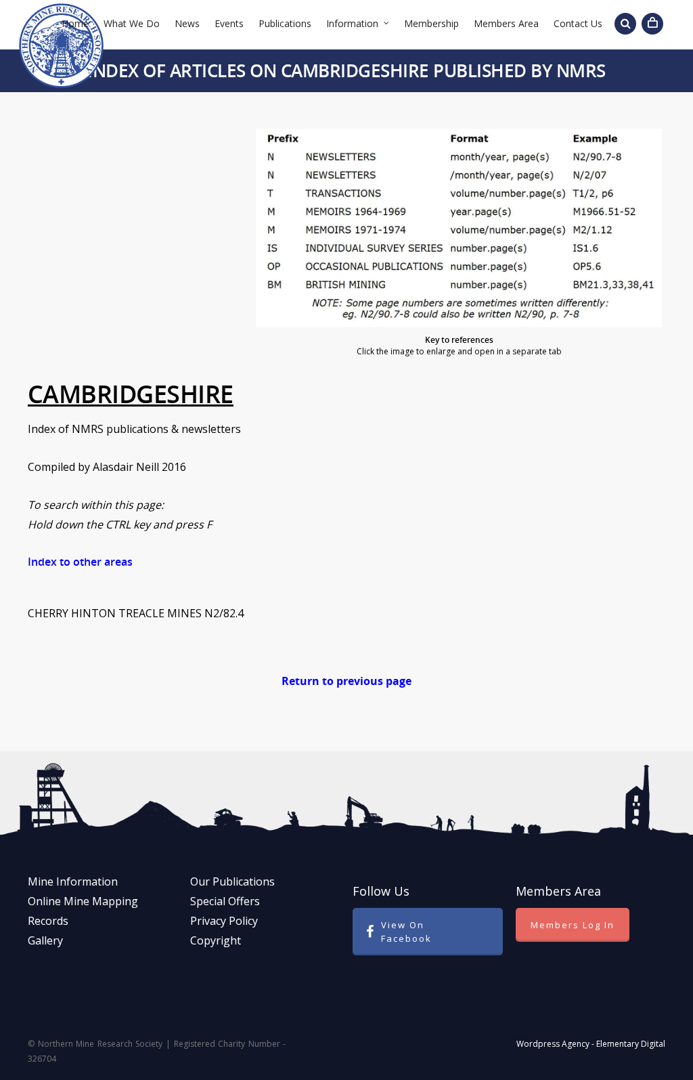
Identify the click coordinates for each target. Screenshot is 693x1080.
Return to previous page (346, 680)
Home (75, 23)
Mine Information (73, 881)
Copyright (215, 940)
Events (229, 23)
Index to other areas (80, 561)
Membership (431, 23)
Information (352, 23)
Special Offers (225, 901)
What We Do (132, 23)
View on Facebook (406, 931)
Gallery (45, 940)
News (187, 23)
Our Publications (232, 881)
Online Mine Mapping (83, 901)
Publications (285, 23)
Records (48, 920)
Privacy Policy (224, 920)
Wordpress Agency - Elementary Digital (590, 1044)
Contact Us (578, 23)
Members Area (506, 23)
